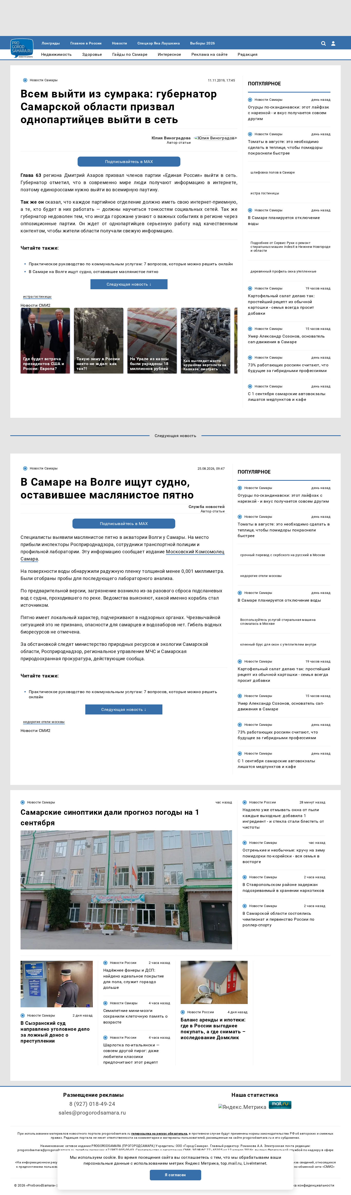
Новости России (262, 802)
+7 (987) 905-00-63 (120, 1150)
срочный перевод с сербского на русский (274, 555)
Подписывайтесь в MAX (129, 161)
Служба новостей (207, 506)
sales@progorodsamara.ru (92, 1113)
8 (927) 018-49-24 (92, 1104)
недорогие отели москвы (44, 722)
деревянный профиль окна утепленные (283, 271)
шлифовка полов (265, 172)
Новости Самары (44, 80)
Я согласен (175, 1175)
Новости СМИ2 (36, 305)
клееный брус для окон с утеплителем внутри (278, 644)
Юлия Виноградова (171, 137)
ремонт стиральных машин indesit (280, 245)
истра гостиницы (37, 296)
